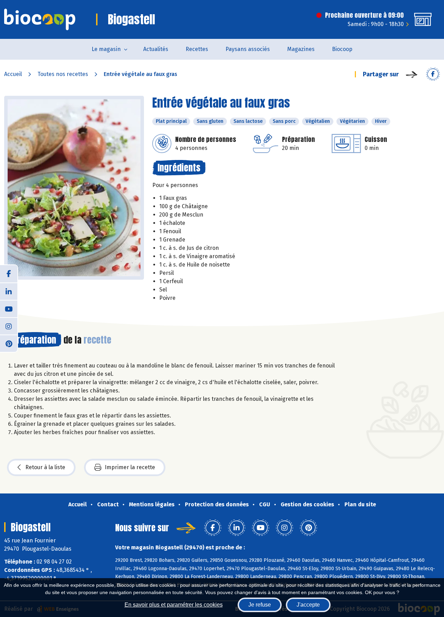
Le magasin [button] (106, 49)
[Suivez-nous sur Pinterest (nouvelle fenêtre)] (8, 343)
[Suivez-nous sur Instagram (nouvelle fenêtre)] (8, 326)
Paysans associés (247, 49)
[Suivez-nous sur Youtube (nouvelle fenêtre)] (8, 308)
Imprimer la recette (130, 467)
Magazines (301, 49)
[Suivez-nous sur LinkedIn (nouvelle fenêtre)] (8, 291)
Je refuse (259, 605)
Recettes (197, 49)
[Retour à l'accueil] (39, 19)
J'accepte (308, 605)
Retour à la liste (45, 467)
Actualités (155, 49)
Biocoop (342, 49)
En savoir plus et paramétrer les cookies (174, 605)
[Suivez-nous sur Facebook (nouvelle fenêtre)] (8, 273)
